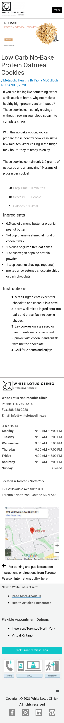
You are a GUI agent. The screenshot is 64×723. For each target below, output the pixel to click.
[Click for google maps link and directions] (32, 533)
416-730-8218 (22, 404)
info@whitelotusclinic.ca (28, 415)
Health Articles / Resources (31, 603)
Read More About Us (26, 596)
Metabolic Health (15, 80)
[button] (57, 690)
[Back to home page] (28, 386)
